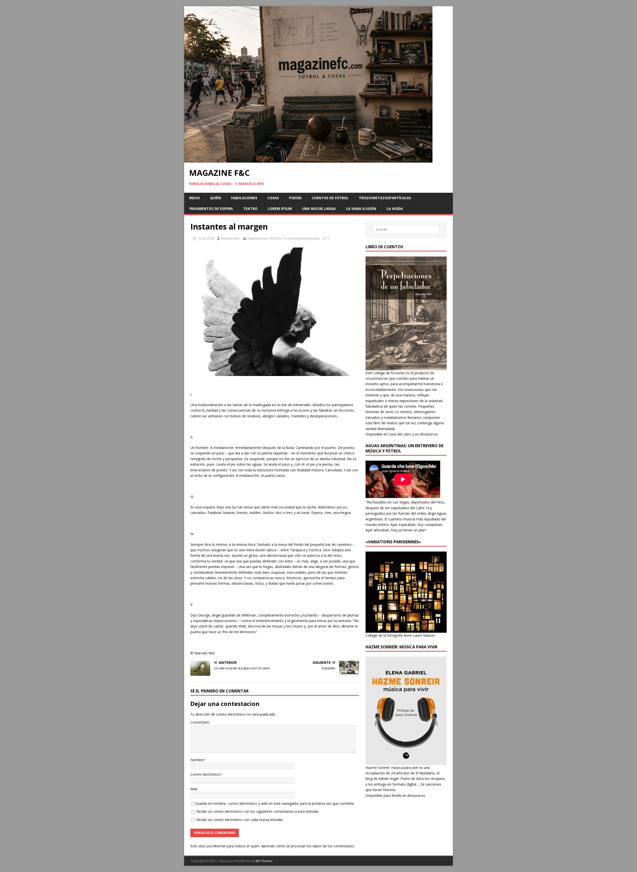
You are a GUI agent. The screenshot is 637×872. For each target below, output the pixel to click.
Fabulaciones (244, 197)
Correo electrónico (205, 774)
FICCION (275, 238)
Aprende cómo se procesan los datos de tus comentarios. (308, 846)
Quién (215, 197)
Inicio (194, 197)
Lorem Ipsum (280, 208)
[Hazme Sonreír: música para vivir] (406, 761)
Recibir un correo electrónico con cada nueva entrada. (239, 819)
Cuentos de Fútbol (330, 197)
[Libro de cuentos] (406, 367)
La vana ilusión (361, 208)
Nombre (197, 759)
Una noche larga (319, 208)
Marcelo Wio (230, 238)
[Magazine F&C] (308, 159)
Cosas (273, 197)
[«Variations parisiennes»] (406, 629)
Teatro (250, 208)
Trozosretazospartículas (385, 197)
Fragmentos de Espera (211, 208)
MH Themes (264, 861)
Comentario (200, 722)
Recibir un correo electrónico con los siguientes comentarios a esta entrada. (257, 811)
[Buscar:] (406, 229)
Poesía (295, 197)
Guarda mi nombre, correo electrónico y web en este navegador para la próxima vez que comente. (275, 803)
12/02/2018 (205, 238)
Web (194, 789)
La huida (394, 208)
